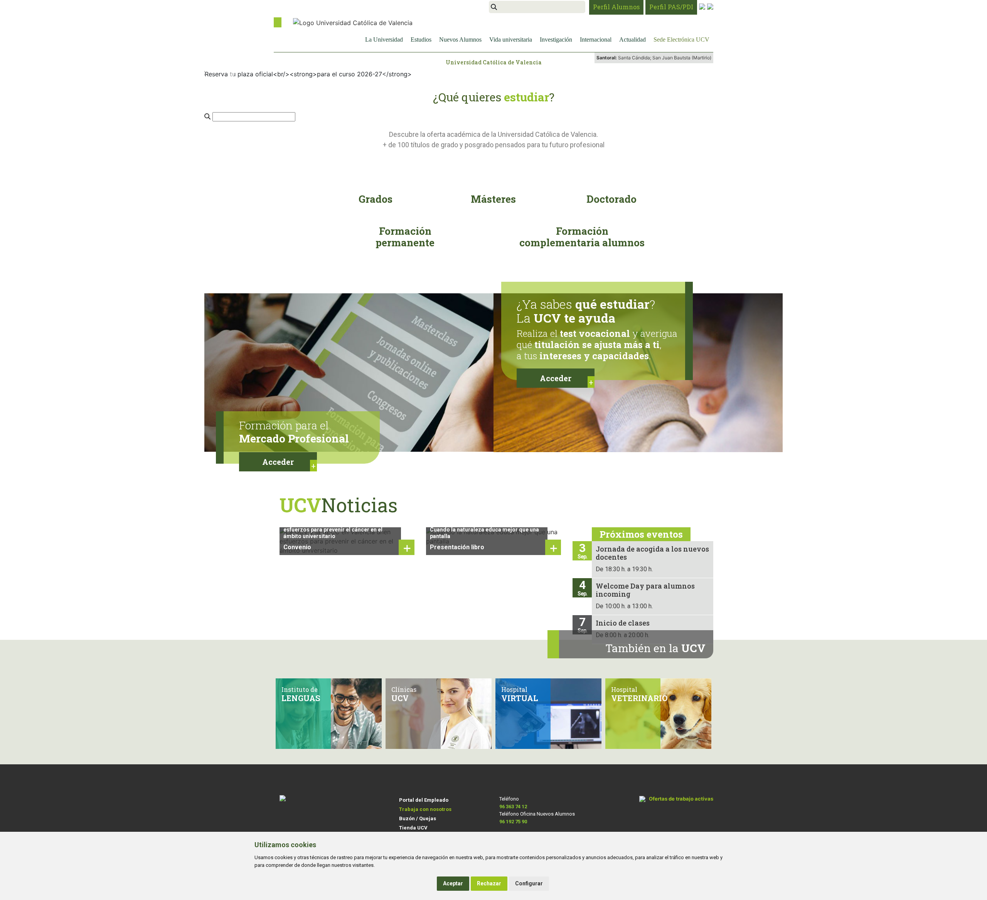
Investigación (556, 39)
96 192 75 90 (513, 821)
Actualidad (632, 39)
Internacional (595, 39)
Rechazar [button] (489, 883)
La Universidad (384, 39)
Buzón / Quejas (417, 818)
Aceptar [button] (453, 883)
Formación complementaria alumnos (582, 236)
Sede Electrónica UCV (681, 39)
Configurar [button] (529, 883)
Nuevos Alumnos (460, 39)
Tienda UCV (413, 828)
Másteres (493, 198)
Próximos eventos (641, 534)
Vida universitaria (510, 39)
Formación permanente (405, 236)
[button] (232, 74)
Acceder (278, 462)
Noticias (338, 505)
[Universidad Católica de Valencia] (353, 22)
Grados (375, 198)
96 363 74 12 (513, 806)
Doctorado (611, 198)
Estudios (421, 39)
